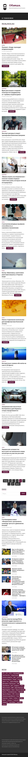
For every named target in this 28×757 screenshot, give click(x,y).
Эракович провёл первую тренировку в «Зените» (18, 570)
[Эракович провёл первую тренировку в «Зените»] (6, 573)
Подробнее (11, 111)
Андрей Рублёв (14, 675)
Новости (4, 361)
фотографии (12, 702)
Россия (17, 694)
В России (19, 677)
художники (19, 702)
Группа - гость (6, 681)
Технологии (5, 617)
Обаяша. (15, 5)
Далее (17, 484)
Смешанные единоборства (9, 696)
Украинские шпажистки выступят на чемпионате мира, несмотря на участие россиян (13, 451)
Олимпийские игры (12, 691)
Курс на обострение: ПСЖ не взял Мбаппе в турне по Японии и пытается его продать (18, 551)
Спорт (3, 447)
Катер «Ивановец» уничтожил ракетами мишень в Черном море (13, 274)
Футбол (4, 700)
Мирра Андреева (6, 689)
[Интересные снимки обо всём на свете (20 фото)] (14, 354)
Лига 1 (22, 685)
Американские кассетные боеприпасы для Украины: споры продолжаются (12, 408)
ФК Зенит (21, 698)
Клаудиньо (16, 685)
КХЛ (12, 685)
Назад (5, 480)
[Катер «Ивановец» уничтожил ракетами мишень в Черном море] (14, 261)
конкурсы (9, 700)
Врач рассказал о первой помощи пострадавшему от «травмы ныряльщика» (11, 92)
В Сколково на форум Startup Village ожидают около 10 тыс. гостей (18, 648)
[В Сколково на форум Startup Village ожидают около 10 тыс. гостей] (6, 652)
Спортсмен (5, 698)
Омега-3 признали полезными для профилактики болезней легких (13, 321)
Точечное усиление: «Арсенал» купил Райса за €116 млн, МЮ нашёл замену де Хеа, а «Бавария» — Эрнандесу (19, 592)
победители (5, 702)
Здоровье (4, 88)
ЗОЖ (18, 683)
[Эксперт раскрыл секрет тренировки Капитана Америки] (14, 123)
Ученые (15, 698)
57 (12, 484)
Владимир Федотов (7, 679)
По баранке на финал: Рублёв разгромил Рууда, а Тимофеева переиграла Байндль (18, 561)
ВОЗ (15, 677)
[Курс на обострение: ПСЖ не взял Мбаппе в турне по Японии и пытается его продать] (6, 554)
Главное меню (8, 18)
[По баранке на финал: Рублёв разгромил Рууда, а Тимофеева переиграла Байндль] (6, 564)
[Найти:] (14, 493)
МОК (12, 687)
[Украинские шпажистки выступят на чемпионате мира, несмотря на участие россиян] (14, 439)
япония (4, 704)
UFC (7, 673)
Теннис (10, 698)
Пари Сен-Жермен (7, 694)
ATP (3, 673)
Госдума (20, 679)
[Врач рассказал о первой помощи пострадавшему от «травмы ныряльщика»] (14, 79)
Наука (3, 270)
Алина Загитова (6, 675)
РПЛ (13, 694)
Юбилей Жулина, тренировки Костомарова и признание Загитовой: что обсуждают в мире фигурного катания (18, 580)
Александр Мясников (18, 673)
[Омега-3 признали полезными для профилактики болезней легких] (14, 308)
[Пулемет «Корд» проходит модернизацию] (14, 36)
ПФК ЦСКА (20, 691)
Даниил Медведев (14, 681)
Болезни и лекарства (7, 677)
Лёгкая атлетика (6, 687)
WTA (10, 673)
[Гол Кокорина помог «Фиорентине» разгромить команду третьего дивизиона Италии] (14, 516)
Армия (3, 45)
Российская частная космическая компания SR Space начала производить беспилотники (18, 658)
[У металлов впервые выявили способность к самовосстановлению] (14, 213)
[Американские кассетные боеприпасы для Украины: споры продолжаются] (14, 395)
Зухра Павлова (6, 685)
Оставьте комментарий (7, 51)
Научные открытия (20, 689)
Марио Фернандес (19, 687)
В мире (14, 679)
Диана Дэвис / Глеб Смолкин (9, 683)
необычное (16, 700)
